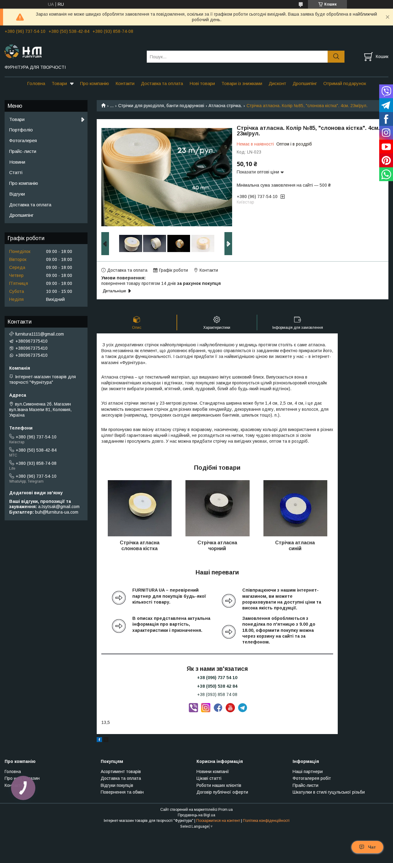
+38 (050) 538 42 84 (217, 686)
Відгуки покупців (117, 785)
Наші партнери (308, 771)
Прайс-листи (22, 151)
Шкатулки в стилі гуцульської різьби (329, 792)
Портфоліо (21, 129)
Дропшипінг (305, 83)
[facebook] (99, 740)
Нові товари (202, 83)
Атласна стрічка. (225, 105)
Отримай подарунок (344, 83)
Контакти (124, 83)
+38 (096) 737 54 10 (217, 677)
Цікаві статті (208, 778)
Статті (15, 172)
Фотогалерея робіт (312, 778)
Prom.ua (225, 809)
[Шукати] (336, 57)
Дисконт (277, 83)
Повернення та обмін (122, 792)
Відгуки (17, 193)
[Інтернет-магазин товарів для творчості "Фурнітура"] (72, 51)
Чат (372, 847)
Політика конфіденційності (266, 820)
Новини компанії (212, 771)
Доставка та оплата (162, 83)
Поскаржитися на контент (218, 820)
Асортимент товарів (121, 771)
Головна (36, 83)
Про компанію (94, 83)
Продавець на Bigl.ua (196, 815)
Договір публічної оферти (222, 792)
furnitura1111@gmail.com (39, 334)
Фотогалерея (23, 140)
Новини (17, 162)
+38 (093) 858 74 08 (217, 694)
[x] (105, 740)
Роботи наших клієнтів (218, 785)
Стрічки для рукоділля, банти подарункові (161, 105)
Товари (59, 83)
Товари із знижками (241, 83)
